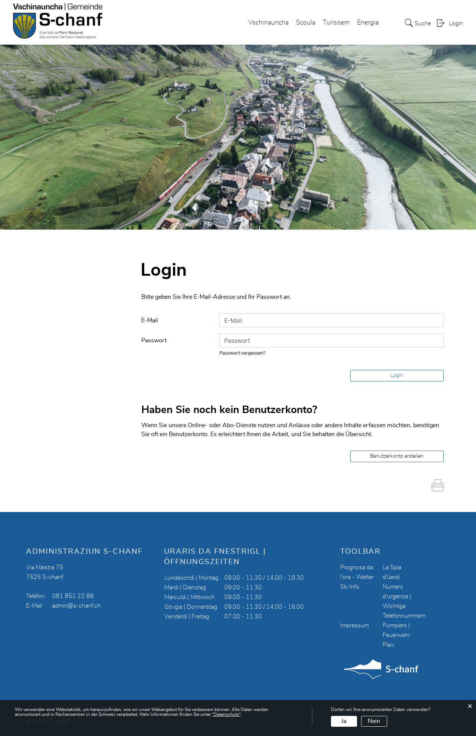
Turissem (336, 22)
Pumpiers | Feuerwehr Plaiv (396, 635)
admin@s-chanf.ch (76, 606)
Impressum (354, 625)
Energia (368, 22)
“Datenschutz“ (226, 714)
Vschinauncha (268, 22)
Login (456, 23)
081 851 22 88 (73, 596)
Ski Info (349, 587)
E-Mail (149, 320)
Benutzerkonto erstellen (397, 456)
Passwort (154, 340)
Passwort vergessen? (242, 353)
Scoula (305, 22)
